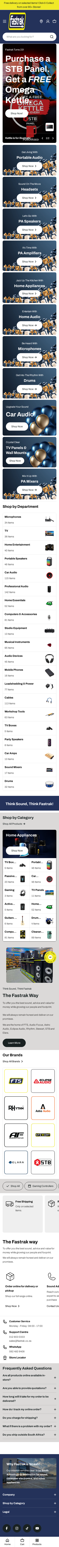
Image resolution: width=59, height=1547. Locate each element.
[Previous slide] (42, 138)
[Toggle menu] (5, 21)
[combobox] (29, 37)
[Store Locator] (41, 21)
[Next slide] (53, 138)
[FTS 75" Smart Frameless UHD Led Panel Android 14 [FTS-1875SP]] (50, 127)
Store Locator (17, 1357)
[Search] (52, 37)
